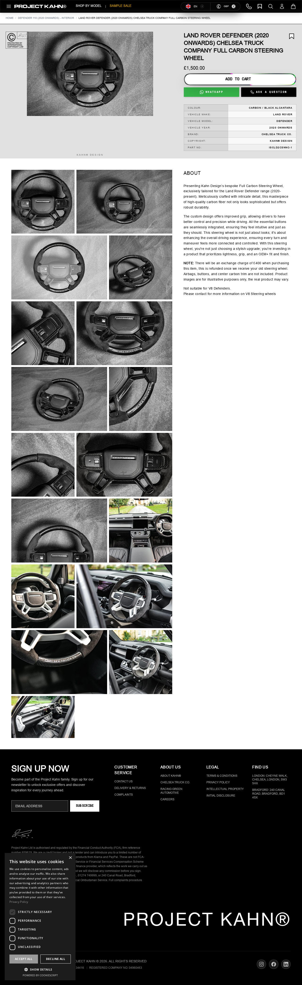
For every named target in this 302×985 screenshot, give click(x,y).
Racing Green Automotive (171, 790)
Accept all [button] (24, 959)
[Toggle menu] (9, 6)
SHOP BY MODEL (88, 6)
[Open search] (270, 6)
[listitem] (43, 202)
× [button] (70, 858)
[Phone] (249, 6)
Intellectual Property (225, 789)
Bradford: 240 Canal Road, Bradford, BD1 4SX (268, 793)
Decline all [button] (55, 959)
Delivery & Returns (130, 788)
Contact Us (123, 781)
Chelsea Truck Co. (175, 782)
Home (9, 18)
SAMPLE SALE (120, 6)
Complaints (123, 794)
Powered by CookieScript (40, 975)
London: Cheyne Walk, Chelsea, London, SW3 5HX (269, 779)
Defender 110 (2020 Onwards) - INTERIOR (46, 18)
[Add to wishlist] (291, 36)
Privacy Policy (218, 782)
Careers (167, 799)
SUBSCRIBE (85, 805)
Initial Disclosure (220, 795)
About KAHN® (170, 775)
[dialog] (40, 916)
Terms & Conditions (221, 775)
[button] (90, 74)
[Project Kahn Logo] (40, 6)
